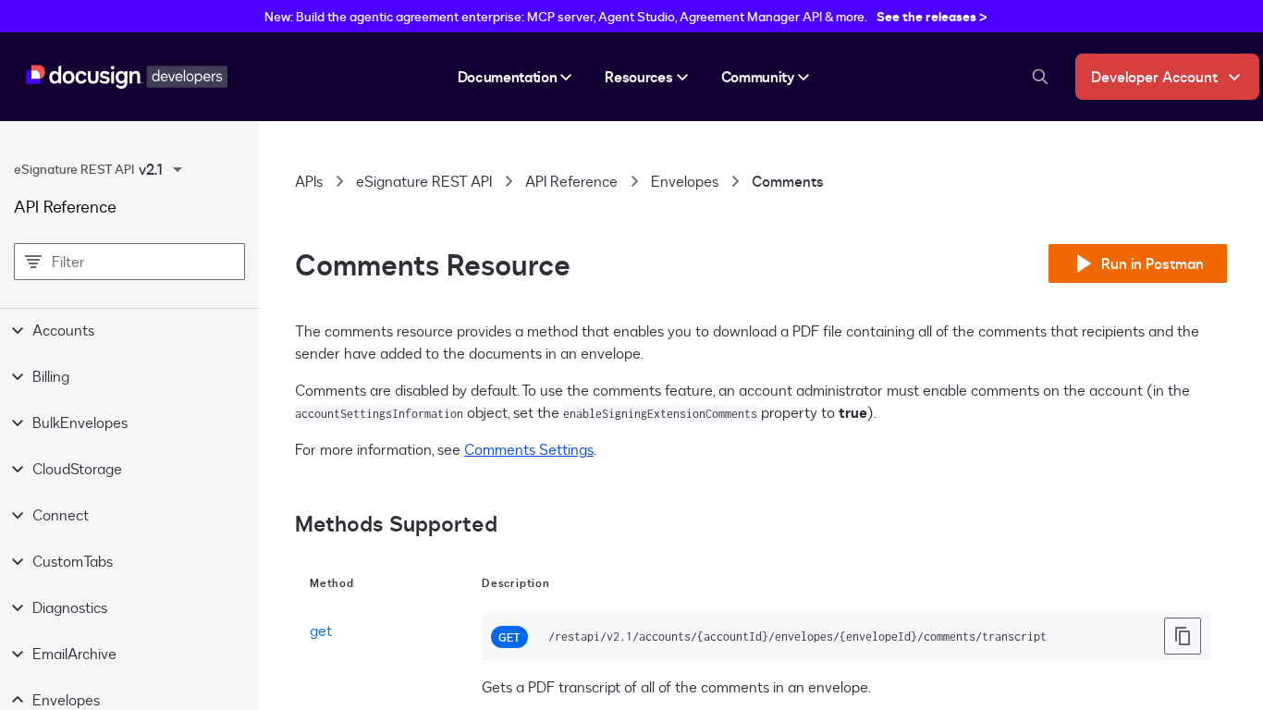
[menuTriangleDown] (177, 169)
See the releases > (932, 16)
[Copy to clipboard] (1182, 636)
